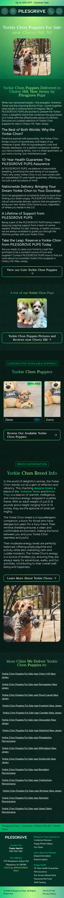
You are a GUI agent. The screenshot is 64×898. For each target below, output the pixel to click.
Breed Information (42, 856)
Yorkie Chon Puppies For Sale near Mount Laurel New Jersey (30, 697)
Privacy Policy (49, 894)
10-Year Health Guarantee (46, 868)
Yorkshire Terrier (30, 491)
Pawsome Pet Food (43, 879)
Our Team (38, 847)
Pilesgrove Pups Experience (47, 837)
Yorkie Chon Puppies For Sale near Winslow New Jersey (32, 790)
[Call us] (50, 11)
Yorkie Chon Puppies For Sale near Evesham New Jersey (32, 705)
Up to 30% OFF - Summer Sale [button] (32, 2)
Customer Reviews (43, 840)
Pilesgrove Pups (10, 825)
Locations (27, 825)
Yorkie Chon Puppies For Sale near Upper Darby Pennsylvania (27, 810)
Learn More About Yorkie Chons (29, 578)
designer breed (43, 488)
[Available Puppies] (13, 11)
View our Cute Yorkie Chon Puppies (32, 270)
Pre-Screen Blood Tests (45, 875)
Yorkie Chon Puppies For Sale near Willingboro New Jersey (29, 750)
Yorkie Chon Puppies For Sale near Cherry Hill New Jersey (29, 675)
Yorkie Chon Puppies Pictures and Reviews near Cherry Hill (32, 337)
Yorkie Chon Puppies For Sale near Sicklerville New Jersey (29, 760)
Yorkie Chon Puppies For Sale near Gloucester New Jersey (29, 721)
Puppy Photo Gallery (43, 843)
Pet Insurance (40, 872)
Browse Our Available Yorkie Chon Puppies (27, 435)
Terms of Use (49, 890)
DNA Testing (40, 882)
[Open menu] (4, 11)
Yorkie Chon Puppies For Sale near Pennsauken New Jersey (29, 686)
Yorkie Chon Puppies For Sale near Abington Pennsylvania (25, 799)
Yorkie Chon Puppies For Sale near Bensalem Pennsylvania (25, 771)
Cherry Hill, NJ (43, 825)
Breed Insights (40, 859)
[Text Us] (59, 11)
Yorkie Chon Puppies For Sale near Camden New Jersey (32, 712)
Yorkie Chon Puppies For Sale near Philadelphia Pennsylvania (26, 739)
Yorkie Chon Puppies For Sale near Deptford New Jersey (32, 730)
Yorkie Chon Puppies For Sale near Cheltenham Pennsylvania (27, 782)
